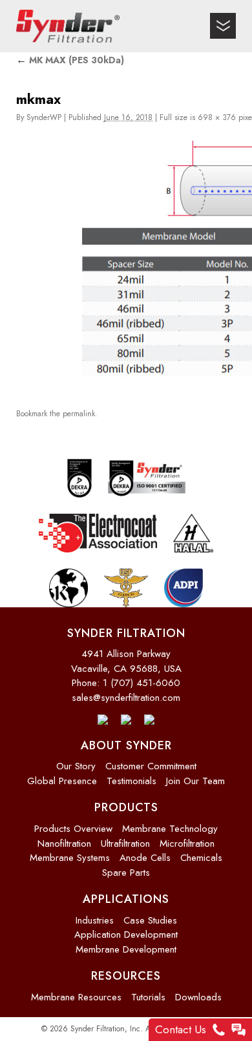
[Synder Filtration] (68, 26)
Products (126, 807)
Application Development (126, 934)
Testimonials (131, 781)
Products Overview (73, 829)
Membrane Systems (70, 858)
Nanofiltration (64, 843)
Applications (126, 899)
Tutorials (148, 997)
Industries (95, 920)
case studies (150, 920)
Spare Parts (126, 872)
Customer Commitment (150, 766)
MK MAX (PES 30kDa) (70, 60)
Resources (126, 975)
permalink (79, 410)
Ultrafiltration (125, 843)
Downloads (198, 997)
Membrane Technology (170, 829)
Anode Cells (145, 858)
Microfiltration (187, 843)
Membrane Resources (76, 997)
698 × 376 (217, 117)
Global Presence (62, 781)
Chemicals (201, 858)
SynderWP (43, 117)
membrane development (126, 949)
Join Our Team (195, 781)
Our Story (76, 766)
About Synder (126, 745)
